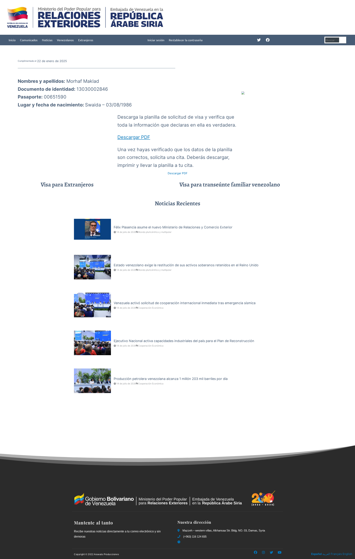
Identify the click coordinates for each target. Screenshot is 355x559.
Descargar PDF (133, 137)
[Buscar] (343, 40)
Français (336, 554)
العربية (326, 554)
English (347, 554)
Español (316, 554)
